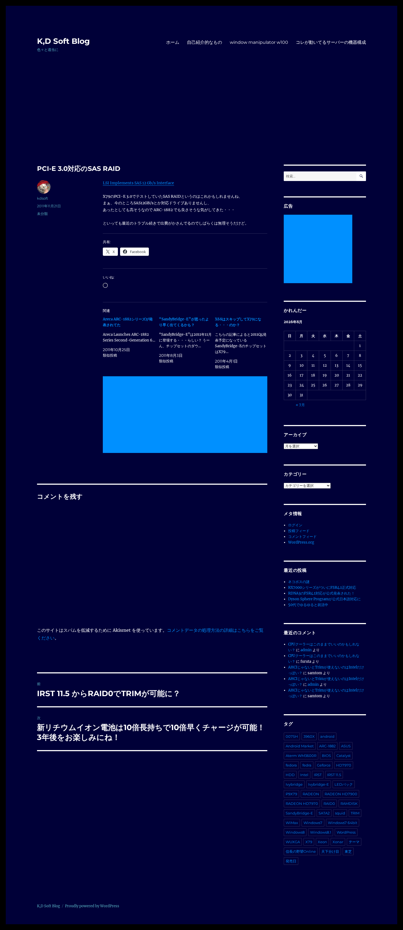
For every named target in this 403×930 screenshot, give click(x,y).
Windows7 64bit (342, 822)
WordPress (346, 832)
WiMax (292, 822)
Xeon (322, 842)
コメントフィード (302, 536)
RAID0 (329, 803)
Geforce (324, 765)
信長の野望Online (301, 851)
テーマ (354, 842)
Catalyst (343, 755)
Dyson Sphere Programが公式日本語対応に (324, 599)
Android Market (300, 746)
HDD (290, 775)
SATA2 (324, 813)
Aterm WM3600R (301, 755)
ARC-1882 (327, 746)
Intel (304, 775)
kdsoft (42, 198)
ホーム (172, 42)
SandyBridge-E (299, 813)
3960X (309, 736)
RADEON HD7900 (341, 794)
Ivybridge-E (318, 784)
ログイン (295, 525)
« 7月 (300, 405)
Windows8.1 (320, 832)
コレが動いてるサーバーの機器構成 (331, 42)
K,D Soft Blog (63, 41)
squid (340, 813)
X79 (308, 842)
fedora (291, 765)
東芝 (348, 851)
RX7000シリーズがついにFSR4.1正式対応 (322, 587)
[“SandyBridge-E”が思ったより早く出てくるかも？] (187, 340)
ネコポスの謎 (299, 581)
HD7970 (343, 765)
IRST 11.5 (334, 775)
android (327, 736)
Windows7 (312, 822)
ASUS (346, 746)
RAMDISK (348, 803)
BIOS (326, 755)
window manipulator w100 (259, 42)
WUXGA (293, 842)
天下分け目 (330, 851)
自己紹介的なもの (204, 42)
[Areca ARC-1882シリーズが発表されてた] (131, 337)
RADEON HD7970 (302, 803)
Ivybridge (294, 784)
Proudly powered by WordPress (92, 906)
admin (306, 650)
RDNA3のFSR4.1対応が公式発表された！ (321, 593)
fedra (306, 765)
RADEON (311, 794)
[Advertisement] (201, 124)
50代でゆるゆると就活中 (308, 604)
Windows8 (295, 832)
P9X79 (291, 794)
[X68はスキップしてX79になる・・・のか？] (243, 343)
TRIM (355, 813)
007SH (292, 736)
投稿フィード (299, 531)
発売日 (291, 861)
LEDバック (343, 784)
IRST (318, 775)
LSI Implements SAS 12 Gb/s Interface (138, 182)
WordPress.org (301, 542)
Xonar (338, 842)
